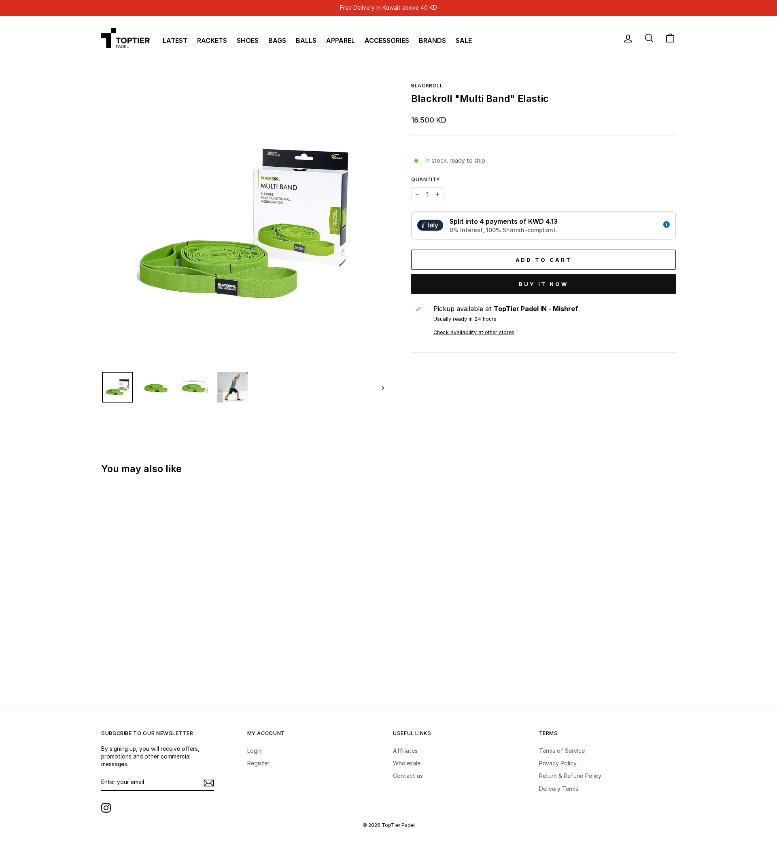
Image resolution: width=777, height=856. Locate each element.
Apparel (340, 40)
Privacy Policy (558, 763)
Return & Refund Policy (570, 775)
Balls (306, 40)
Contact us (408, 775)
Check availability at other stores (473, 332)
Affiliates (405, 750)
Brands (432, 40)
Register (258, 763)
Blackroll (427, 86)
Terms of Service (562, 750)
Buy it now (543, 284)
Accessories (387, 40)
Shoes (248, 40)
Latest (175, 40)
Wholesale (406, 763)
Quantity (425, 179)
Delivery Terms (558, 788)
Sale (464, 40)
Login (254, 750)
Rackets (212, 40)
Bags (277, 40)
